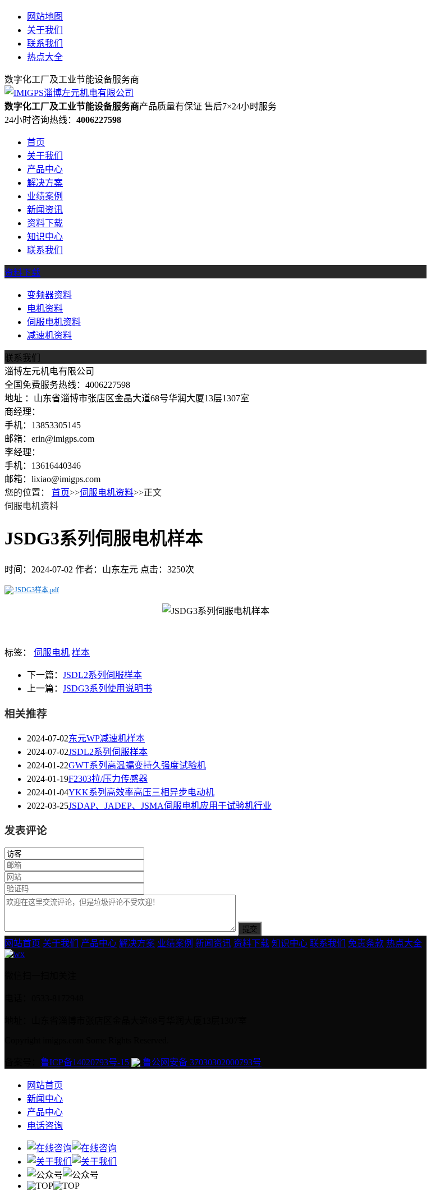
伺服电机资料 (54, 322)
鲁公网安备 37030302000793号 (201, 1062)
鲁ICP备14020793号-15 (84, 1062)
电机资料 (45, 308)
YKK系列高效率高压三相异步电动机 (141, 792)
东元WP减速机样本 (106, 738)
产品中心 (45, 169)
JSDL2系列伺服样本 (102, 675)
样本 (81, 652)
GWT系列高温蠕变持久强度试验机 (137, 765)
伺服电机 (52, 652)
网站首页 (22, 943)
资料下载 (45, 223)
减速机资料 (49, 335)
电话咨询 (45, 1125)
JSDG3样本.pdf (37, 590)
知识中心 (45, 236)
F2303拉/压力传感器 (108, 779)
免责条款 (366, 943)
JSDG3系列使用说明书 (107, 688)
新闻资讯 (45, 209)
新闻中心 (45, 1098)
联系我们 (45, 43)
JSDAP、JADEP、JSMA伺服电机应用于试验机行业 (170, 805)
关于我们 (45, 30)
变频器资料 (49, 295)
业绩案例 (45, 196)
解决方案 (45, 182)
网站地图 (45, 16)
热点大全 (45, 57)
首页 (36, 142)
